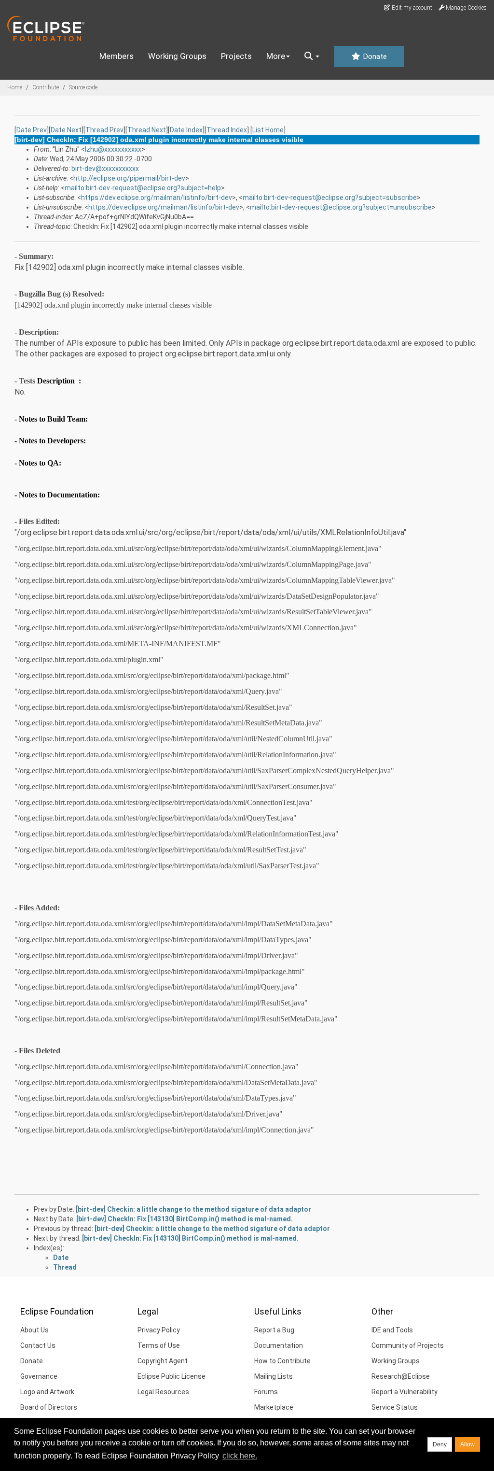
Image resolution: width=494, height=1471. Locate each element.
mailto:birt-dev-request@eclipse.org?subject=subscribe (330, 197)
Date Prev (31, 130)
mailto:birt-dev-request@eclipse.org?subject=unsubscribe (341, 207)
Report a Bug (274, 1330)
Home (14, 87)
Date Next (66, 130)
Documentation (278, 1345)
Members (116, 56)
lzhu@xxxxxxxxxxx (113, 149)
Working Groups (177, 56)
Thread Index (226, 130)
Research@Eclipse (400, 1376)
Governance (38, 1376)
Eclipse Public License (171, 1376)
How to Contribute (282, 1361)
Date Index (186, 130)
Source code (83, 87)
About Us (34, 1330)
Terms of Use (158, 1345)
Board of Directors (48, 1407)
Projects (236, 56)
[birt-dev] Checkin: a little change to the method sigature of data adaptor (193, 1209)
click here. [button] (239, 1456)
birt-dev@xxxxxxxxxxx (105, 168)
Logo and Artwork (47, 1392)
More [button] (275, 56)
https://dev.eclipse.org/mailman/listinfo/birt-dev (156, 197)
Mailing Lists (273, 1376)
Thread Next (146, 130)
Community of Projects (407, 1345)
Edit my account (411, 7)
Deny (440, 1444)
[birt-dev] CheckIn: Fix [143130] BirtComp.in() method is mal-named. (184, 1219)
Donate (374, 56)
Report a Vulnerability (404, 1392)
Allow (467, 1444)
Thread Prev (104, 130)
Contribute (45, 87)
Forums (266, 1392)
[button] (311, 56)
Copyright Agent (162, 1361)
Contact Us (37, 1345)
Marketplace (273, 1407)
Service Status (394, 1407)
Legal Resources (163, 1392)
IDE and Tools (392, 1330)
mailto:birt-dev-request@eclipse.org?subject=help (143, 188)
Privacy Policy (158, 1330)
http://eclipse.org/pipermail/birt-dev (129, 178)
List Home (268, 130)
